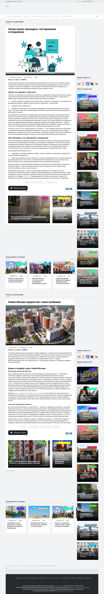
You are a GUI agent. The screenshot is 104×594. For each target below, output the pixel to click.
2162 (92, 238)
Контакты (88, 578)
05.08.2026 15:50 (69, 276)
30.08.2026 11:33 (85, 394)
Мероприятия (92, 135)
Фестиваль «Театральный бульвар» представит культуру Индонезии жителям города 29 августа (87, 145)
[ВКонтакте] (67, 189)
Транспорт (93, 96)
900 (92, 141)
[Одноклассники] (69, 189)
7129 (27, 211)
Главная (17, 578)
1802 (92, 219)
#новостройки (34, 427)
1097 (92, 160)
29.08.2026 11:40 (85, 141)
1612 (92, 394)
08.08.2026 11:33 (13, 520)
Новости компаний (63, 198)
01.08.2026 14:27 (37, 520)
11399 (57, 450)
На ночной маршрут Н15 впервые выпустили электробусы (86, 380)
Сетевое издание (59, 586)
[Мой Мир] (71, 189)
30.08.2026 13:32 (85, 376)
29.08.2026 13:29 (85, 121)
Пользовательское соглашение (80, 587)
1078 (92, 121)
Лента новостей (17, 16)
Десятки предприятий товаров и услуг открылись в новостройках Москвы (26, 462)
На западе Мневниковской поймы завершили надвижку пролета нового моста (87, 223)
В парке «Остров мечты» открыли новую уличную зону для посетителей (39, 524)
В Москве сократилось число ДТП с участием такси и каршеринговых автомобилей (86, 106)
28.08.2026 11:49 (85, 219)
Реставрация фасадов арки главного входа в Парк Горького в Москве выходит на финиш (87, 125)
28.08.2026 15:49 (85, 180)
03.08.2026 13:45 (46, 276)
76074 (53, 276)
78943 (68, 520)
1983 (92, 511)
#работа (27, 182)
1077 (92, 102)
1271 (92, 414)
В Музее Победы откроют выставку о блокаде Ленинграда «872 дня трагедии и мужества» (87, 281)
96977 (21, 520)
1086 (92, 199)
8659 (24, 458)
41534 (57, 211)
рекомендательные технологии (65, 590)
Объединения (92, 115)
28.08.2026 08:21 (85, 259)
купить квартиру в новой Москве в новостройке (29, 393)
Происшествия (66, 16)
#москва (23, 427)
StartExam (27, 176)
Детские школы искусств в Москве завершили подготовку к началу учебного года (87, 398)
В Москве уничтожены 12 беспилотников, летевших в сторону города (16, 524)
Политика (27, 16)
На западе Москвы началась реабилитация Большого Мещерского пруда (86, 203)
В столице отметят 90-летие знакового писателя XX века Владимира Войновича (62, 458)
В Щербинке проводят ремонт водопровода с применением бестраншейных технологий (71, 282)
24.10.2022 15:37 (60, 210)
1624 (92, 433)
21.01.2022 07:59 (16, 458)
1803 (92, 453)
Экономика (35, 16)
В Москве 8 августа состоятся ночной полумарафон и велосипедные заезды (24, 281)
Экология (93, 193)
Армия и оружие (19, 508)
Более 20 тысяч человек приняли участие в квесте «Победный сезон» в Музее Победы (87, 164)
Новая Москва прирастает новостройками (61, 217)
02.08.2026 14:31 (22, 276)
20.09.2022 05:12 (60, 449)
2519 (92, 491)
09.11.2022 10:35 (28, 77)
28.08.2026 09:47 (85, 238)
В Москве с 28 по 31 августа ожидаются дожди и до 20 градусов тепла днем (87, 263)
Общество (44, 16)
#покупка (57, 427)
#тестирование (50, 182)
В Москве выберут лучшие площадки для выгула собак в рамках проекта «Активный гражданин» (87, 184)
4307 (92, 550)
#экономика (46, 427)
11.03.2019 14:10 (20, 211)
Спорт (58, 16)
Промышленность (91, 213)
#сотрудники (38, 182)
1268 (92, 180)
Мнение (93, 174)
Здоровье (93, 232)
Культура (52, 16)
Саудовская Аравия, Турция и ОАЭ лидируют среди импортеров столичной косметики (47, 281)
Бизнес (55, 263)
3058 (92, 530)
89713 (44, 520)
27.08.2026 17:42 (85, 277)
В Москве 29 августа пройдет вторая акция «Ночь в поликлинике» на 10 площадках (87, 242)
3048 (92, 277)
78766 (29, 276)
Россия (7, 16)
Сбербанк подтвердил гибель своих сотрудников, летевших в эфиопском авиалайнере (29, 217)
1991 (92, 259)
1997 (92, 472)
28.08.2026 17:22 (85, 160)
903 (92, 376)
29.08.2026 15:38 (85, 102)
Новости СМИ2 (10, 470)
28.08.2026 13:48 (85, 199)
